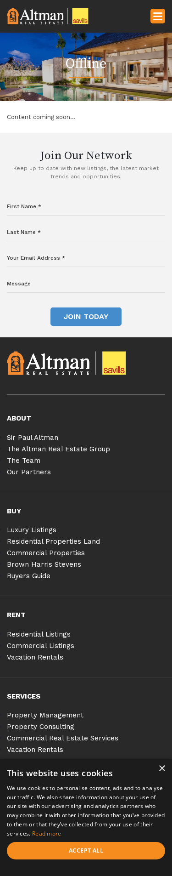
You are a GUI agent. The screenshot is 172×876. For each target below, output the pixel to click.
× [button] (161, 768)
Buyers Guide (28, 576)
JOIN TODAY (86, 316)
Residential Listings (39, 634)
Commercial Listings (40, 646)
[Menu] (157, 15)
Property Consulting (40, 726)
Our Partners (29, 472)
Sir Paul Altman (32, 437)
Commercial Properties (46, 553)
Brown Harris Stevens (44, 564)
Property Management (45, 715)
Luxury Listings (31, 530)
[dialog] (86, 817)
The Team (23, 460)
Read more (46, 833)
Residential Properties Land (53, 541)
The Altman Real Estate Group (58, 449)
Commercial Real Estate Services (62, 738)
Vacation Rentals (35, 657)
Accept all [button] (86, 850)
